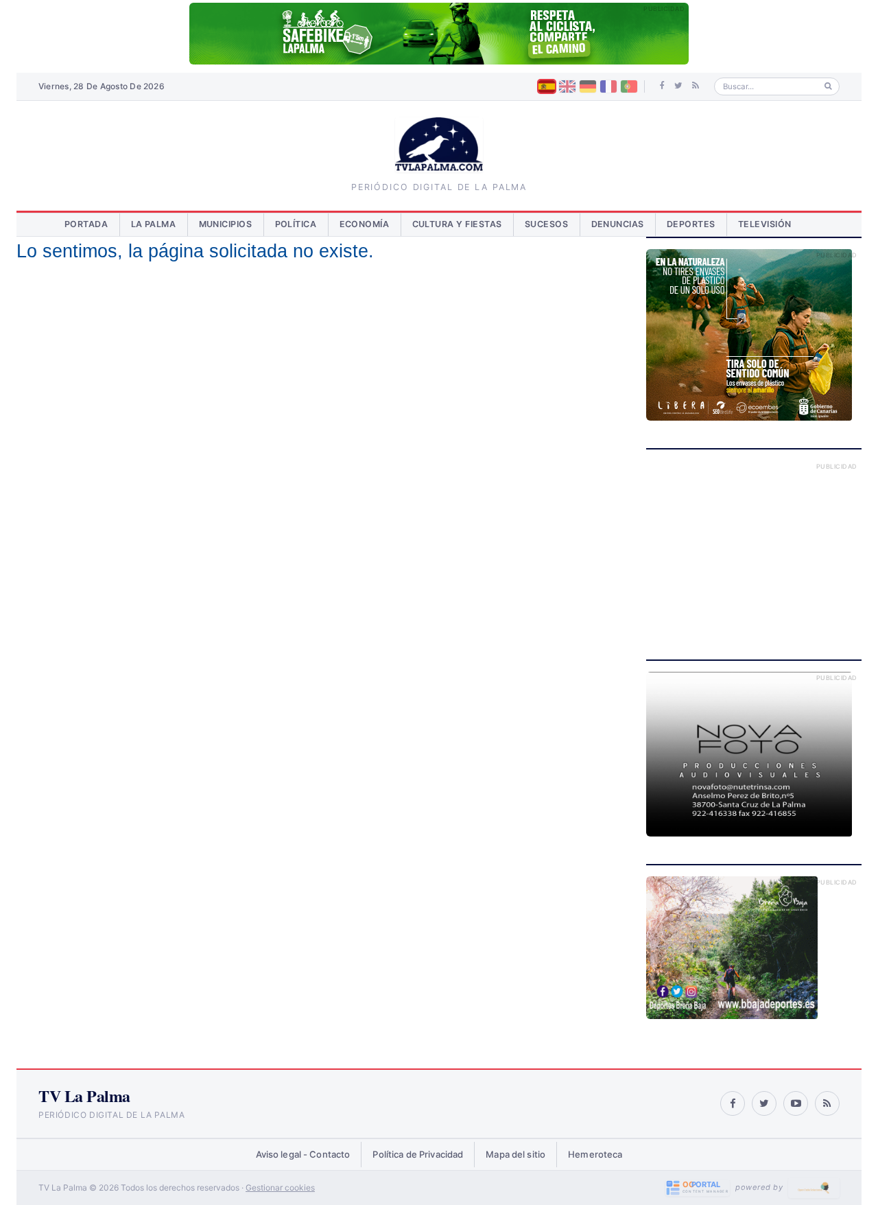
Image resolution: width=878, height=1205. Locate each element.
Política (296, 224)
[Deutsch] (588, 86)
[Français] (608, 86)
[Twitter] (678, 86)
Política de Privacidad (417, 1154)
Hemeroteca (595, 1154)
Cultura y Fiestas (457, 224)
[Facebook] (662, 86)
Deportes (691, 224)
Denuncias (618, 224)
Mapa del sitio (515, 1154)
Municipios (225, 224)
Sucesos (547, 224)
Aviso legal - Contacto (303, 1154)
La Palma (153, 224)
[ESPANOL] (546, 86)
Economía (365, 224)
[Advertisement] (754, 546)
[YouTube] (795, 1103)
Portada (86, 224)
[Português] (629, 86)
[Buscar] (828, 86)
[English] (567, 86)
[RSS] (695, 86)
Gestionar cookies (280, 1187)
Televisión (765, 224)
